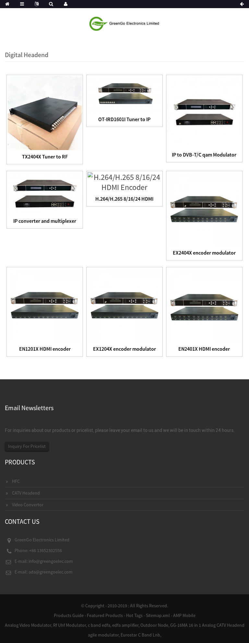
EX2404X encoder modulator (204, 252)
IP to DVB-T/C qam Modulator (204, 154)
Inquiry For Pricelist (27, 446)
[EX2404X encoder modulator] (204, 208)
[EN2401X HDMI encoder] (204, 304)
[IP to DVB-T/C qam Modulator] (204, 111)
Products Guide (69, 615)
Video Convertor (27, 505)
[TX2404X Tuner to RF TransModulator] (45, 112)
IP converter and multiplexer (44, 221)
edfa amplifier (125, 625)
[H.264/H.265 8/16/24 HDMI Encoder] (124, 181)
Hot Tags (134, 615)
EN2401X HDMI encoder (204, 349)
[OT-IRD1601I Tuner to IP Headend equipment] (124, 94)
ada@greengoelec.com (51, 572)
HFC (16, 481)
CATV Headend (26, 493)
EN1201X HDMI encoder (45, 349)
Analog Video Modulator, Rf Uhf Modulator (45, 625)
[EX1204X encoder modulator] (124, 304)
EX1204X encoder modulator (124, 349)
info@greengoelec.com (51, 561)
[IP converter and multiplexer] (45, 192)
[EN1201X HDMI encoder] (45, 304)
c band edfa (99, 625)
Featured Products (105, 615)
